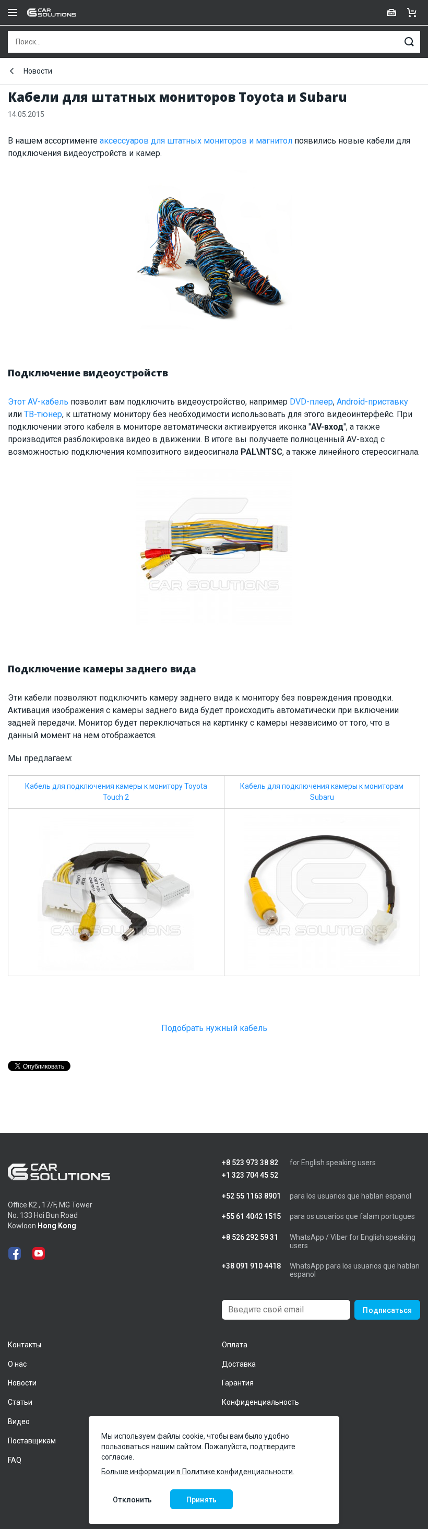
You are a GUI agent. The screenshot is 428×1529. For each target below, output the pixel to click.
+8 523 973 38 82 (250, 1163)
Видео (19, 1421)
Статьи (20, 1402)
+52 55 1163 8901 (251, 1196)
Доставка (239, 1364)
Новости (37, 71)
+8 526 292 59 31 (250, 1237)
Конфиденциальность (260, 1402)
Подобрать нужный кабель (214, 1028)
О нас (17, 1364)
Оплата (234, 1345)
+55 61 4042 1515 (251, 1216)
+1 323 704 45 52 (250, 1175)
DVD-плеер (311, 402)
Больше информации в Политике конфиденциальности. (197, 1471)
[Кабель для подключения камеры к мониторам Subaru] (322, 891)
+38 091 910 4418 (251, 1266)
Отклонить (132, 1500)
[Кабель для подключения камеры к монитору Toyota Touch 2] (116, 891)
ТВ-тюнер (43, 414)
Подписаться (387, 1310)
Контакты (24, 1345)
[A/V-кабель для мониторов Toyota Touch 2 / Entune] (214, 551)
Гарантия (238, 1383)
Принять (201, 1500)
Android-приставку (372, 402)
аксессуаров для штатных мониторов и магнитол (196, 141)
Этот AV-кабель (38, 402)
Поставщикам (32, 1441)
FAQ (14, 1460)
